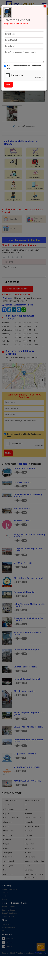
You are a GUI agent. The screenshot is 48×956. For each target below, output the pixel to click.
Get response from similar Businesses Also (24, 67)
